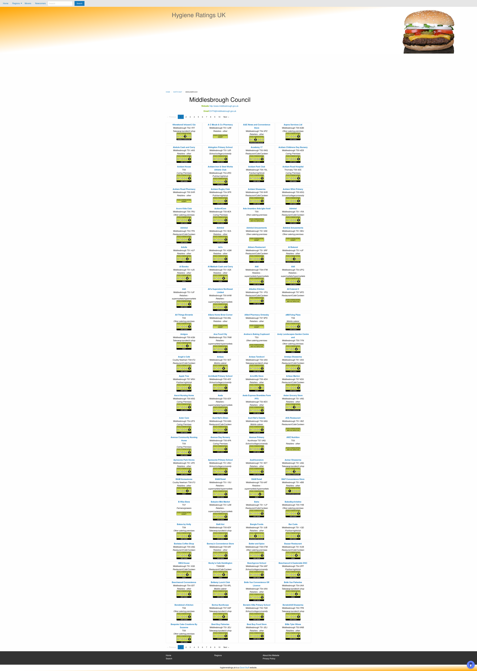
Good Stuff (244, 667)
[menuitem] (5, 3)
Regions (16, 3)
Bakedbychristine (293, 501)
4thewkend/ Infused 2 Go (184, 124)
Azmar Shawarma (293, 459)
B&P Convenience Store (292, 479)
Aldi (256, 266)
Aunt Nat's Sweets (256, 417)
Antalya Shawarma (293, 356)
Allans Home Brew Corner (220, 314)
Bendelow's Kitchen (184, 604)
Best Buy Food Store (257, 624)
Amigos (184, 334)
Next (225, 117)
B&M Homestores (184, 479)
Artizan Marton (293, 376)
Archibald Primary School (220, 376)
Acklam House (184, 166)
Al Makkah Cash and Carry (220, 266)
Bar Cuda (293, 524)
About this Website (271, 655)
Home (5, 3)
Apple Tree (184, 376)
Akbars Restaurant (257, 247)
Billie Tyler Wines (293, 624)
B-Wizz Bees (184, 501)
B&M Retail (220, 479)
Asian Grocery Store (293, 395)
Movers (28, 3)
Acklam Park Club (256, 166)
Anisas (220, 356)
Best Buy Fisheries (220, 624)
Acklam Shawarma (256, 189)
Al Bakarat (293, 247)
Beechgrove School (256, 563)
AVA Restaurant (292, 417)
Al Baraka (184, 266)
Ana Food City (220, 334)
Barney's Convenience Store (220, 543)
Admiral (293, 208)
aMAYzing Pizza (293, 314)
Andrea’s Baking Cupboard (257, 334)
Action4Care (220, 208)
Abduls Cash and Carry (184, 147)
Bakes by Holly (184, 524)
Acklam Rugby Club (220, 189)
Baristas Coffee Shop (184, 543)
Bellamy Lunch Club (220, 582)
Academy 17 (256, 147)
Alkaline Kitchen (256, 289)
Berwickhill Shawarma (293, 604)
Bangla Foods (256, 524)
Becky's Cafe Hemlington (220, 563)
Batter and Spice (256, 543)
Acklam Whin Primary (293, 189)
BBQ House (184, 563)
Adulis (184, 247)
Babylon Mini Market (220, 501)
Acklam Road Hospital (292, 166)
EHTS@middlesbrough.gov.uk (222, 111)
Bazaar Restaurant (293, 543)
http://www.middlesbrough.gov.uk (223, 106)
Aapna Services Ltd (293, 124)
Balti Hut (220, 524)
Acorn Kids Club (184, 208)
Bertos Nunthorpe (220, 604)
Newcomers (40, 3)
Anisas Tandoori (256, 356)
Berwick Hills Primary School (256, 604)
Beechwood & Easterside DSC (293, 563)
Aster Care (184, 417)
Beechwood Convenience (184, 582)
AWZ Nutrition (293, 437)
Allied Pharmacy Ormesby (256, 314)
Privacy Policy (269, 658)
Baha (256, 501)
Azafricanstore (257, 459)
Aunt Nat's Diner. (220, 417)
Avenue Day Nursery (220, 437)
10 (219, 117)
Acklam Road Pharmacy (184, 189)
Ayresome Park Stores (184, 459)
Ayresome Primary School (220, 459)
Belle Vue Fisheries (293, 582)
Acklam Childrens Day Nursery (293, 147)
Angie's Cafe (184, 356)
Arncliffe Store (256, 376)
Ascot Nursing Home (184, 395)
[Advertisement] (238, 72)
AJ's (220, 247)
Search (169, 658)
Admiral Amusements (256, 227)
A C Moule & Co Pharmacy (220, 124)
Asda (220, 395)
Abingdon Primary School (220, 147)
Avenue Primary (256, 437)
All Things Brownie (184, 314)
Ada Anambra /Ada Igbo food (256, 208)
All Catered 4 (293, 289)
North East (177, 92)
